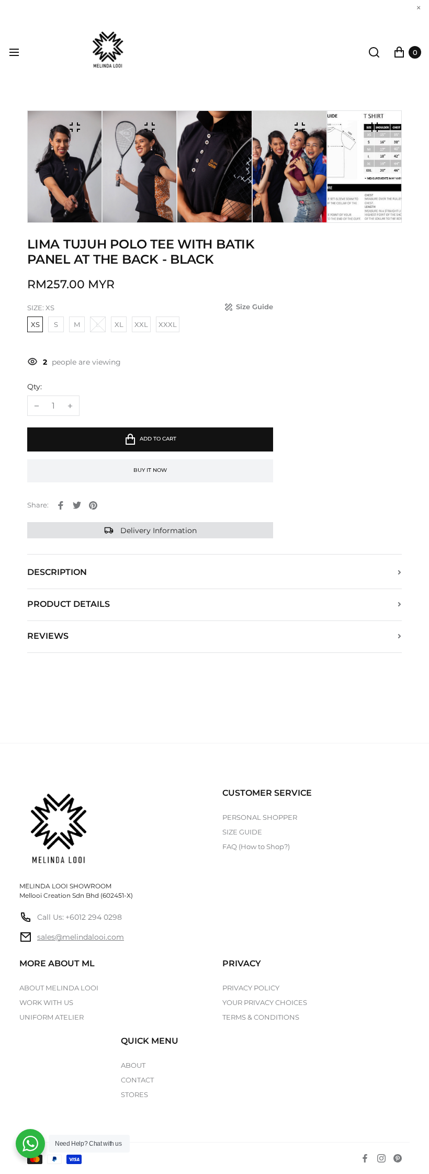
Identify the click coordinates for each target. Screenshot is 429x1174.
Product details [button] (68, 604)
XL (119, 324)
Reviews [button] (48, 636)
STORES (134, 1094)
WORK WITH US (46, 1002)
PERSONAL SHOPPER (259, 817)
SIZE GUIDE (242, 832)
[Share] (61, 505)
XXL (141, 324)
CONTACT (137, 1080)
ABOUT (133, 1065)
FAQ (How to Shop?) (256, 846)
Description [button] (57, 572)
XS (35, 324)
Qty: (34, 386)
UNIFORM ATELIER (51, 1017)
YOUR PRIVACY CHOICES (264, 1002)
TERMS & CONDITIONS (260, 1017)
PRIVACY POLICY (250, 988)
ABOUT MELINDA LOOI (58, 988)
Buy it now (150, 470)
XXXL (168, 324)
